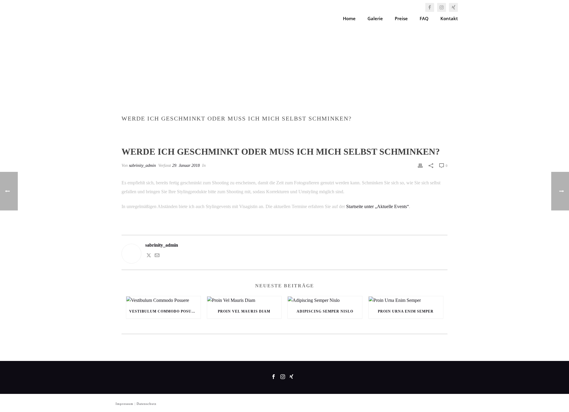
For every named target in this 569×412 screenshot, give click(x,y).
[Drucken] (420, 165)
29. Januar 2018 (186, 165)
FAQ (424, 18)
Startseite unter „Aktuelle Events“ (377, 206)
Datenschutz (146, 403)
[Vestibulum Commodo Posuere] (163, 300)
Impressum (124, 403)
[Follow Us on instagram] (282, 377)
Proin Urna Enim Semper (406, 311)
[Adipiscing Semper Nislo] (325, 300)
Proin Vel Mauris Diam (244, 311)
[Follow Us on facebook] (273, 377)
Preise (401, 18)
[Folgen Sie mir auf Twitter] (148, 256)
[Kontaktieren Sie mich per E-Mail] (157, 256)
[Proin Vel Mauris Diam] (244, 300)
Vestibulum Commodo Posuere (164, 311)
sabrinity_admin (142, 165)
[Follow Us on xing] (291, 377)
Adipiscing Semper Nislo (325, 311)
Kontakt (449, 18)
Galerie (375, 18)
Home (349, 18)
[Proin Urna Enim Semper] (406, 300)
